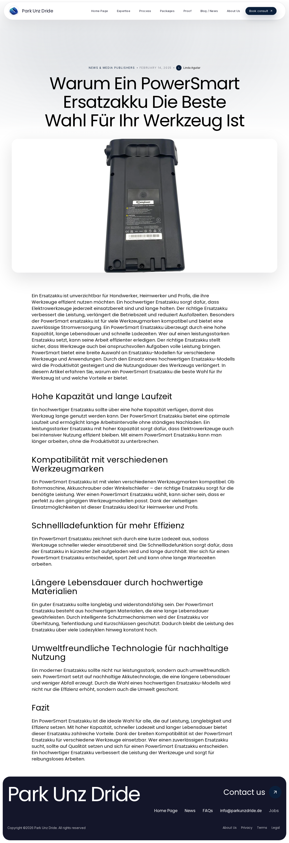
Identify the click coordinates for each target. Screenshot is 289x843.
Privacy (246, 827)
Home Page (165, 810)
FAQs (208, 810)
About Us (230, 827)
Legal (276, 827)
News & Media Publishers (112, 67)
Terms (262, 827)
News (190, 810)
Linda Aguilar (191, 67)
